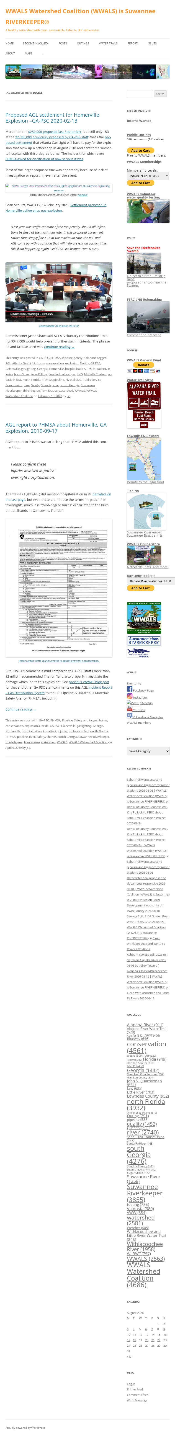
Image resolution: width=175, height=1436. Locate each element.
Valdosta (140, 1208)
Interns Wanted (139, 120)
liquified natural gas (62, 374)
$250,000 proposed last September (55, 131)
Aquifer (135, 1035)
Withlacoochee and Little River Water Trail (146, 1235)
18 (134, 1340)
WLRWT (139, 1253)
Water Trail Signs (140, 380)
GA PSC (95, 363)
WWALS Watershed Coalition (88, 742)
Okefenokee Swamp (142, 1112)
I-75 (89, 369)
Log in (131, 1384)
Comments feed (138, 1395)
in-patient (99, 369)
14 (152, 1335)
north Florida (31, 380)
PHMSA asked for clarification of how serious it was (44, 159)
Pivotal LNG (73, 380)
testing (138, 1204)
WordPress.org (137, 1400)
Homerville (56, 369)
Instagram (139, 697)
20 (146, 1340)
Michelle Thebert (95, 374)
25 (134, 1345)
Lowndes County (148, 1096)
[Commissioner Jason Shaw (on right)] (58, 321)
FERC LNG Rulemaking (144, 299)
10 (128, 1335)
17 (128, 1340)
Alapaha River (145, 1024)
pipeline (58, 380)
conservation (55, 363)
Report (133, 43)
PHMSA (55, 358)
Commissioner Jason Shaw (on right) (59, 325)
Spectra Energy (140, 1166)
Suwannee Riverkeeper (93, 737)
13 (146, 1335)
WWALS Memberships (144, 162)
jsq (69, 396)
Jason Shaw (21, 374)
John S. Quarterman (144, 1082)
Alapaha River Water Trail (146, 1030)
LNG (80, 374)
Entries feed (135, 1389)
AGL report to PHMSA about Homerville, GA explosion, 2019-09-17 (56, 427)
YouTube (138, 710)
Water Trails (108, 43)
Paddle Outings (139, 135)
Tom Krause (49, 391)
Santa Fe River (140, 1143)
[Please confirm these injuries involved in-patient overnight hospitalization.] (58, 656)
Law (134, 1088)
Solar (87, 358)
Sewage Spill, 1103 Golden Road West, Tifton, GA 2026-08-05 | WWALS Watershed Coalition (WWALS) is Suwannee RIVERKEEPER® (148, 927)
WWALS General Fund (144, 360)
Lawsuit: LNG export (143, 436)
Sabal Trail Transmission (146, 1138)
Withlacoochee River (145, 1246)
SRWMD (134, 1169)
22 (158, 1340)
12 (140, 1335)
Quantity (138, 1127)
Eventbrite (134, 683)
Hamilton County (140, 1077)
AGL (8, 363)
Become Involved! (36, 43)
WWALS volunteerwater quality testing (143, 195)
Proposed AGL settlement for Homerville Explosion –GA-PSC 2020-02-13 (52, 117)
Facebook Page (143, 690)
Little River (140, 1092)
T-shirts (133, 491)
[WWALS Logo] (144, 633)
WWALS (80, 391)
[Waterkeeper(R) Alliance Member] (138, 656)
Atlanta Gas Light (23, 363)
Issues (152, 43)
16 (165, 1335)
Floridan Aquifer (140, 1063)
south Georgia (70, 385)
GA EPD (135, 1066)
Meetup (147, 703)
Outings (83, 43)
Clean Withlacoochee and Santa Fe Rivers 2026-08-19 (146, 943)
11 (134, 1335)
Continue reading (59, 347)
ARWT (152, 1035)
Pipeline (67, 358)
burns (41, 363)
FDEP (150, 1055)
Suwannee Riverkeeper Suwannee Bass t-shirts (145, 534)
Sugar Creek (138, 1173)
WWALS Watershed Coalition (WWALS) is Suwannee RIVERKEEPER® (80, 16)
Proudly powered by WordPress (25, 1428)
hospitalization (75, 369)
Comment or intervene (144, 335)
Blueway (138, 1038)
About (10, 53)
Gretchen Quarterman (145, 1074)
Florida (84, 363)
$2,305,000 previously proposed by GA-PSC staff (51, 137)
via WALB (82, 194)
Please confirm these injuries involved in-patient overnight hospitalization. (59, 660)
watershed (66, 391)
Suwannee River (143, 1178)
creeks (135, 1056)
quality (142, 1123)
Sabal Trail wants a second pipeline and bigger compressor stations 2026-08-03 (148, 867)
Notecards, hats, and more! (148, 567)
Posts (63, 43)
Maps (28, 53)
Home (9, 43)
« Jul (129, 1356)
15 (158, 1335)
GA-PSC (44, 358)
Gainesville (12, 369)
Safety (78, 358)
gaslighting (28, 369)
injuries (62, 731)
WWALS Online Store (143, 544)
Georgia (42, 369)
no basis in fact (79, 731)
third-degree (31, 391)
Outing (138, 1115)
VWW (137, 1212)
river (27, 385)
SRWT (149, 1169)
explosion (71, 363)
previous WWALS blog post (89, 682)
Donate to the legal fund (145, 482)
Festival (134, 1059)
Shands (46, 385)
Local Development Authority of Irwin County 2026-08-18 (144, 905)
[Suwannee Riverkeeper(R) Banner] (144, 645)
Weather (138, 1227)
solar (55, 385)
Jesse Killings (39, 374)
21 (152, 1340)
